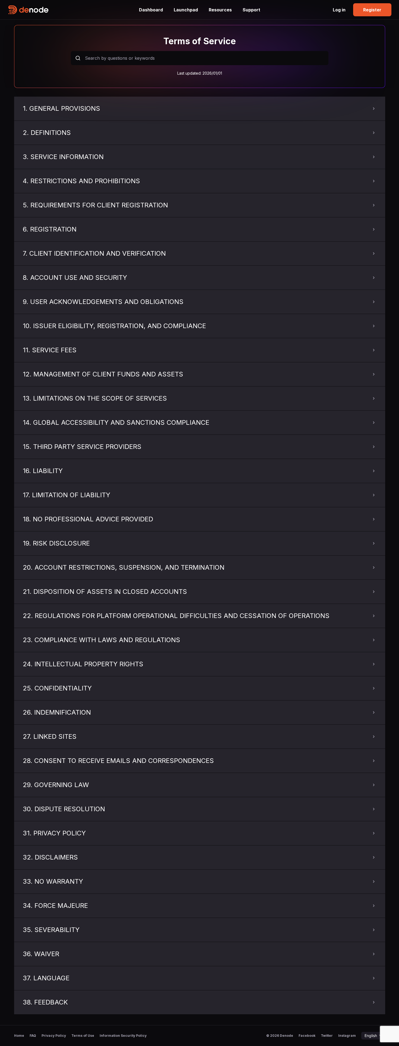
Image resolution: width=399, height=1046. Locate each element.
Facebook (307, 1036)
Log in (339, 9)
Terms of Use (82, 1036)
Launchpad (186, 9)
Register (372, 9)
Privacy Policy (54, 1036)
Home (19, 1036)
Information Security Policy (123, 1036)
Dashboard (151, 9)
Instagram (347, 1036)
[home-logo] (71, 9)
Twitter (327, 1036)
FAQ (33, 1036)
